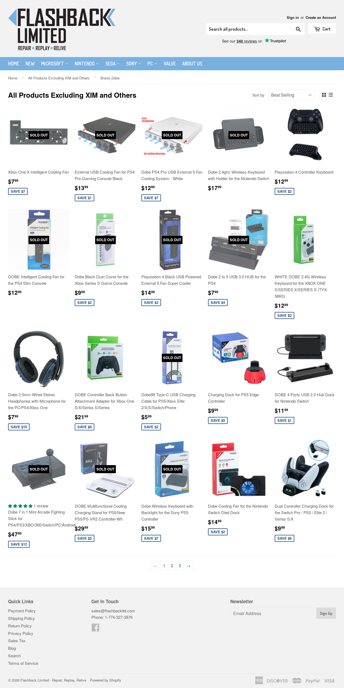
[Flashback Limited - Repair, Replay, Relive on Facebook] (95, 629)
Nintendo (85, 63)
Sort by (258, 95)
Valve (170, 63)
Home (13, 63)
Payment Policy (22, 610)
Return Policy (20, 626)
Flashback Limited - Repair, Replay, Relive (53, 680)
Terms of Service (23, 663)
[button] (21, 505)
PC (151, 63)
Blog (12, 648)
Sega (111, 63)
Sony (132, 63)
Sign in (293, 17)
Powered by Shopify (105, 680)
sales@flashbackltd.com (113, 610)
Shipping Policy (21, 618)
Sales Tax (17, 640)
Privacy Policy (20, 633)
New (30, 63)
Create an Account (321, 17)
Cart (326, 28)
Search (14, 655)
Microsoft (53, 63)
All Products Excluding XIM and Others (58, 77)
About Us (192, 63)
